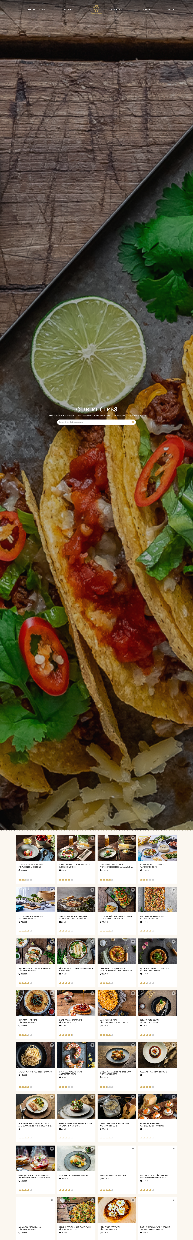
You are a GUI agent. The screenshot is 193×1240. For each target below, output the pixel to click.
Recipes (68, 9)
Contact (172, 9)
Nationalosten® (35, 9)
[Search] (133, 422)
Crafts (146, 9)
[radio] (20, 879)
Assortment (118, 9)
